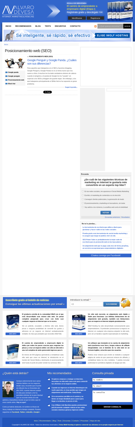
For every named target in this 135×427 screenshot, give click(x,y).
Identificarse (77, 18)
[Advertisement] (106, 66)
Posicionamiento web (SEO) (41, 56)
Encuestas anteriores (112, 217)
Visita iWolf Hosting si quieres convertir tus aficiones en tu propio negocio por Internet (91, 425)
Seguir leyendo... (71, 87)
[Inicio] (18, 11)
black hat (11, 84)
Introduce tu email (80, 300)
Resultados (125, 217)
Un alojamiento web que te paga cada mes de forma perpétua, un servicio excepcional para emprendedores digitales (106, 247)
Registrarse (95, 18)
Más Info (12, 334)
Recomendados (23, 26)
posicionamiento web (16, 80)
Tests (48, 26)
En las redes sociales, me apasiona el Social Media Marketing (107, 191)
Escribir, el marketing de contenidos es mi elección (103, 195)
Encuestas (60, 26)
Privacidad (84, 421)
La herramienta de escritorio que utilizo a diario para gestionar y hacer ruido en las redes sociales (102, 228)
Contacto (75, 26)
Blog (38, 26)
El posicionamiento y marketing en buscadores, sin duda (105, 203)
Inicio (8, 26)
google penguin (14, 76)
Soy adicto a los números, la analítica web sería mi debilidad (106, 207)
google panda (13, 72)
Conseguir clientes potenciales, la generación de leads (104, 199)
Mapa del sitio (95, 421)
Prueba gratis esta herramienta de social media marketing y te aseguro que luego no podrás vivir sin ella (105, 235)
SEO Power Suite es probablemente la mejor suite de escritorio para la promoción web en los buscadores (102, 241)
